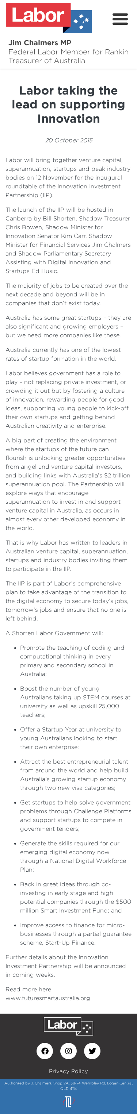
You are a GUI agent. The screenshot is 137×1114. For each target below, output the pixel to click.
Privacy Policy (68, 1071)
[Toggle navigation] (120, 19)
